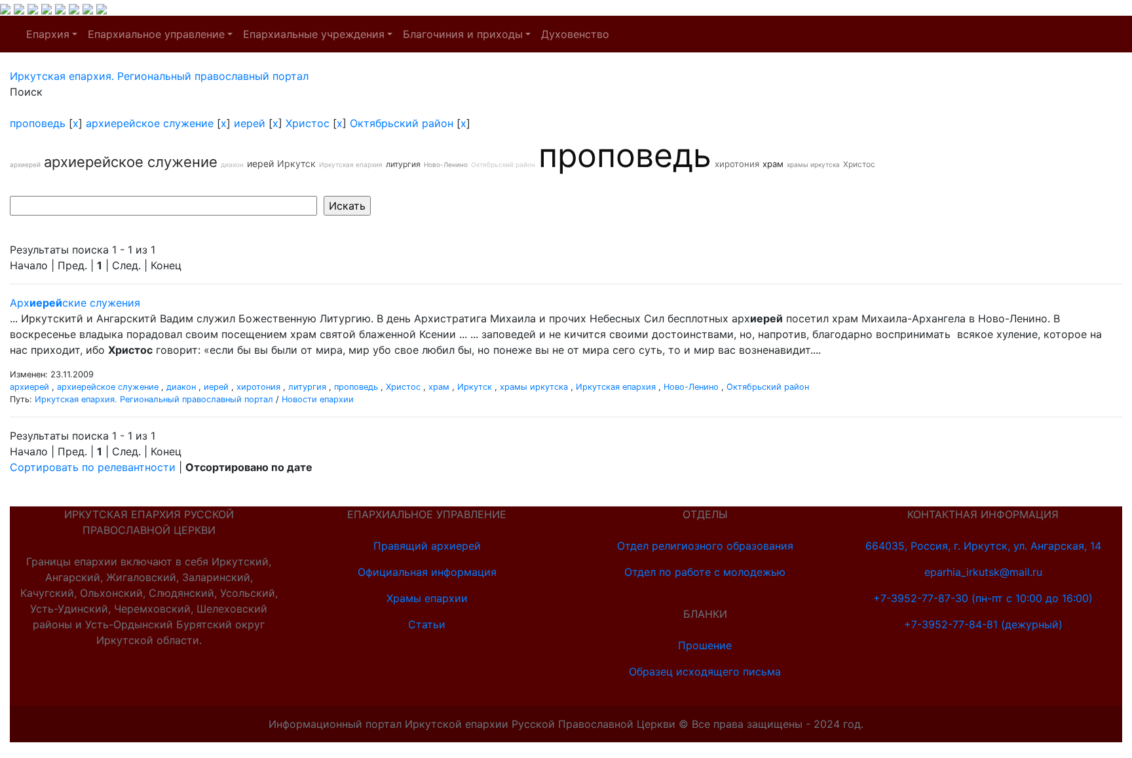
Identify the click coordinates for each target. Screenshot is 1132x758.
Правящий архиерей (427, 545)
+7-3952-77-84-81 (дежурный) (983, 624)
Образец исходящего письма (705, 671)
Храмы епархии (427, 598)
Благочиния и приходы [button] (463, 34)
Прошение (705, 645)
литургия (403, 164)
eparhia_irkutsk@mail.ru (983, 571)
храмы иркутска (813, 164)
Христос (308, 123)
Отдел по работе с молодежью (704, 571)
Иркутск (296, 163)
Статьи (426, 624)
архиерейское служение (150, 123)
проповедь (38, 123)
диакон (232, 164)
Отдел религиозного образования (705, 545)
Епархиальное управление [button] (156, 34)
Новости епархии (318, 399)
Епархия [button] (47, 34)
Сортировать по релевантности (93, 467)
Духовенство (575, 34)
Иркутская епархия (351, 164)
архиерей (25, 164)
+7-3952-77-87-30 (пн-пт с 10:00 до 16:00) (983, 598)
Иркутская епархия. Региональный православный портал (154, 399)
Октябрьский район (401, 123)
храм (773, 164)
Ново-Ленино (446, 164)
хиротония (737, 164)
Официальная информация (427, 571)
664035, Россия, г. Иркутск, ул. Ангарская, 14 (983, 545)
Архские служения (75, 302)
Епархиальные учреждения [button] (314, 34)
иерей (249, 123)
